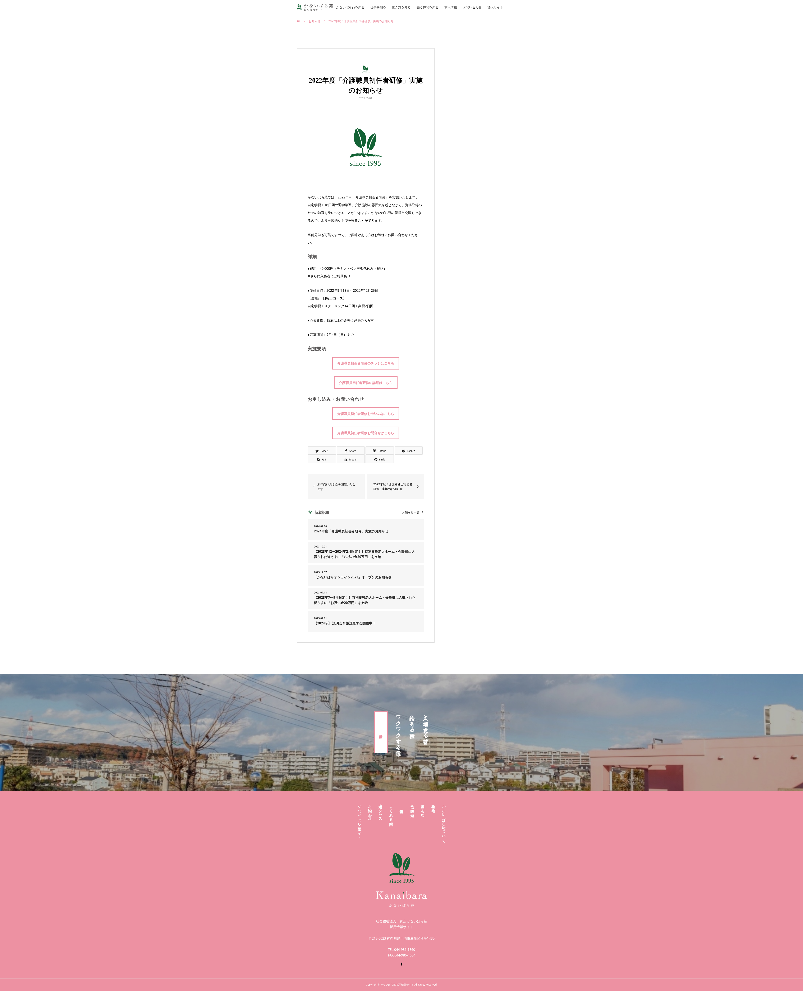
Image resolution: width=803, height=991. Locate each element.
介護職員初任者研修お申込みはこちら (365, 413)
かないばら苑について (444, 821)
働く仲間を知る (428, 7)
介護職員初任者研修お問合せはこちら (365, 433)
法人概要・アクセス (380, 810)
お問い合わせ (472, 7)
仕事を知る (378, 7)
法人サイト (495, 7)
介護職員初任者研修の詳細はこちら (366, 382)
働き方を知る (401, 7)
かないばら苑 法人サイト (359, 820)
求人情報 (450, 7)
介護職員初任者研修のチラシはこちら (365, 363)
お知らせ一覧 (410, 512)
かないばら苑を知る (350, 7)
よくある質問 (391, 811)
